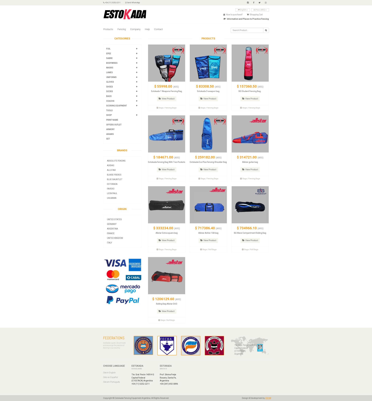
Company (135, 29)
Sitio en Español (110, 377)
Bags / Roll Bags (210, 249)
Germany (112, 224)
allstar (111, 170)
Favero (110, 189)
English (243, 10)
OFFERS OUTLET (113, 125)
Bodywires (112, 63)
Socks (109, 91)
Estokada (112, 184)
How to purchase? (234, 14)
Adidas (110, 165)
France (111, 233)
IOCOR (268, 398)
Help (147, 29)
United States (114, 219)
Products (108, 29)
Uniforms (111, 77)
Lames (109, 72)
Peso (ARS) (260, 10)
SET (108, 139)
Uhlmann (111, 198)
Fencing (121, 29)
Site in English (109, 372)
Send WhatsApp (133, 3)
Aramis (110, 134)
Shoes (109, 87)
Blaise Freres (114, 175)
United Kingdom (115, 238)
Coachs (110, 101)
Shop (109, 115)
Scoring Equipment (116, 105)
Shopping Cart (256, 14)
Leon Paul (112, 193)
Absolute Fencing (116, 161)
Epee (108, 53)
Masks (109, 67)
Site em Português (111, 382)
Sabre (109, 58)
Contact (158, 29)
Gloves (110, 82)
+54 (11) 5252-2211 (112, 3)
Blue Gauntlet (114, 179)
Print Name (112, 120)
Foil (108, 49)
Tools (109, 110)
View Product (168, 98)
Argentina (112, 229)
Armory (110, 129)
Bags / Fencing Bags (167, 108)
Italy (109, 243)
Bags (109, 96)
